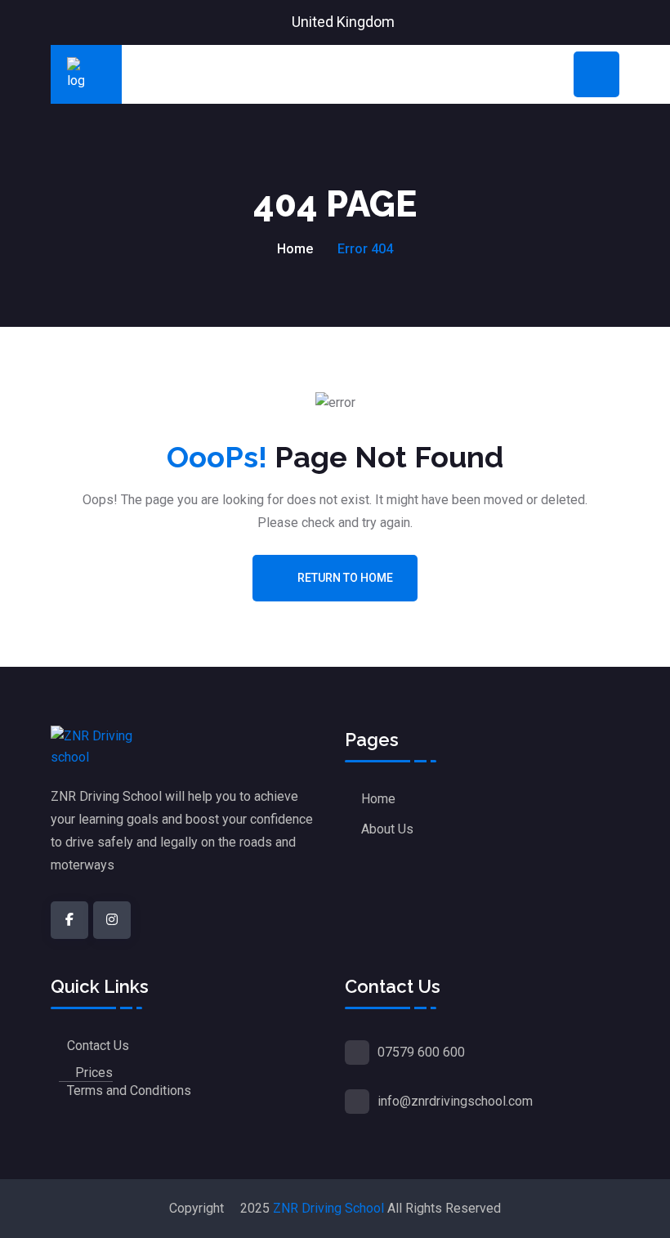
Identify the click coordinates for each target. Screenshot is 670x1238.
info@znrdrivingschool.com (455, 1101)
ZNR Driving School (328, 1208)
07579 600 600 (421, 1052)
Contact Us (98, 1045)
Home (295, 249)
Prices (94, 1072)
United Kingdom (343, 21)
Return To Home (345, 577)
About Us (387, 829)
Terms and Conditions (129, 1090)
